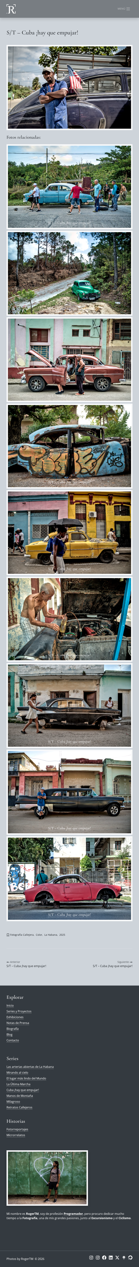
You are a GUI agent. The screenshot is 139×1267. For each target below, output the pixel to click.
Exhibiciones (15, 1017)
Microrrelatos (16, 1135)
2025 (62, 934)
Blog (9, 1034)
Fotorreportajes (17, 1129)
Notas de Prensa (18, 1023)
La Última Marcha (18, 1084)
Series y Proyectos (19, 1011)
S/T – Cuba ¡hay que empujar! (69, 223)
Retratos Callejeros (19, 1107)
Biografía (13, 1029)
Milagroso (13, 1102)
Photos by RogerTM (20, 1259)
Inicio (10, 1005)
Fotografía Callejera (22, 934)
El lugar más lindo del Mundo (26, 1078)
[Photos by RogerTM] (11, 8)
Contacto (13, 1040)
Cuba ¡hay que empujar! (23, 1090)
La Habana (50, 934)
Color (39, 934)
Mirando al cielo (17, 1073)
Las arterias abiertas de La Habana (30, 1067)
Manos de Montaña (20, 1096)
